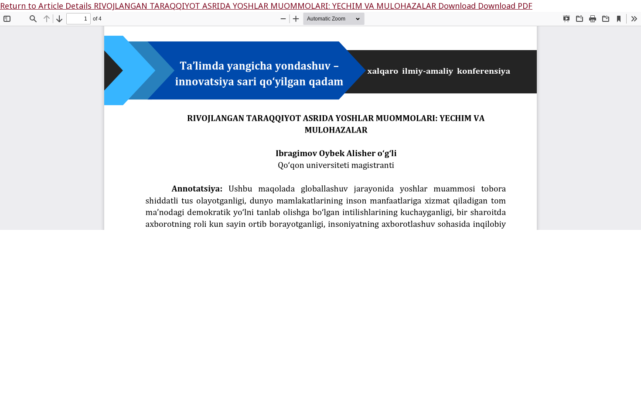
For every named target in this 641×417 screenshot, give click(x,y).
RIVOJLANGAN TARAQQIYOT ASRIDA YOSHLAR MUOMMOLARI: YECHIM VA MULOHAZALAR (266, 5)
